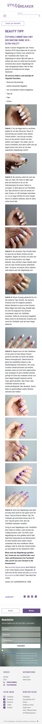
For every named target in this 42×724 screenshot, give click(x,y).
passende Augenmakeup (16, 567)
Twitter (9, 705)
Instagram (10, 697)
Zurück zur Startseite (12, 23)
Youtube (9, 707)
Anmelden (21, 646)
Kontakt (5, 677)
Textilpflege (26, 697)
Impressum (26, 677)
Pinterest (10, 702)
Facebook (10, 699)
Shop (5, 680)
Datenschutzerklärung (10, 653)
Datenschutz (27, 680)
